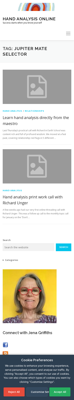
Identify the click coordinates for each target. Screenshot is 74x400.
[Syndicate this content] (5, 353)
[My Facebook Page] (5, 344)
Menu (68, 33)
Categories (11, 260)
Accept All (60, 392)
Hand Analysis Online (29, 18)
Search (7, 240)
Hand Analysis (12, 111)
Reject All (14, 392)
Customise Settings (39, 392)
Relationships (34, 111)
